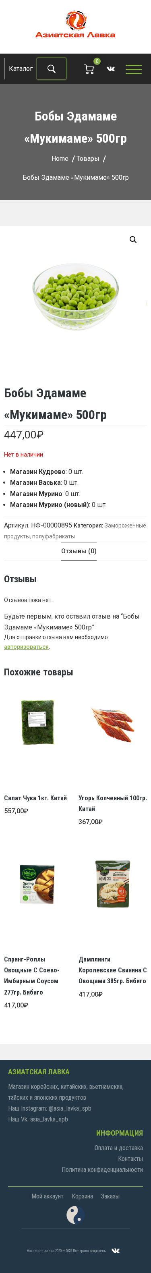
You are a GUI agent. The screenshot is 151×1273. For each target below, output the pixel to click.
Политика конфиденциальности (102, 1169)
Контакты (130, 1159)
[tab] (79, 551)
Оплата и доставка (119, 1148)
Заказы (110, 1196)
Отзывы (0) (79, 551)
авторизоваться (26, 647)
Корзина (82, 1196)
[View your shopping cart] (89, 69)
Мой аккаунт (47, 1196)
